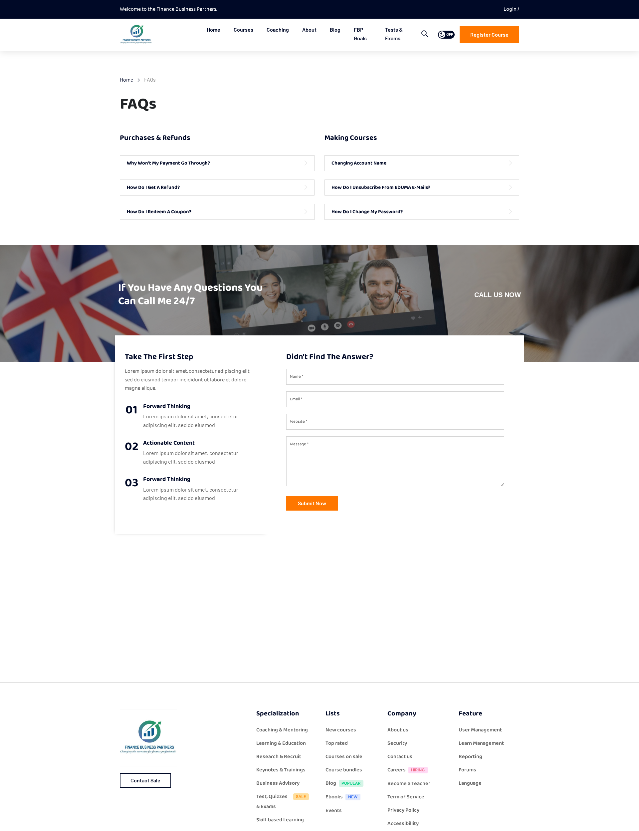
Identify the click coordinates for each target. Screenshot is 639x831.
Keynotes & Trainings (281, 770)
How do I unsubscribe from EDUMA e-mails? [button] (380, 188)
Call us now (497, 294)
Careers (396, 770)
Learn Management (481, 743)
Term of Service (405, 797)
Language (470, 783)
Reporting (470, 756)
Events (333, 810)
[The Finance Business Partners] (136, 34)
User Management (480, 730)
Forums (467, 770)
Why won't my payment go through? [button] (168, 163)
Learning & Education (281, 743)
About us (397, 730)
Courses (243, 29)
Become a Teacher (408, 783)
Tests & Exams (394, 33)
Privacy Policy (403, 810)
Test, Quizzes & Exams (272, 801)
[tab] (217, 163)
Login (511, 9)
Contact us (399, 756)
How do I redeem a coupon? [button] (159, 212)
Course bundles (343, 770)
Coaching (278, 29)
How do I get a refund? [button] (153, 188)
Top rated (336, 743)
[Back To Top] (625, 819)
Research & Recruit (278, 756)
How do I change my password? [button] (367, 212)
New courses (340, 730)
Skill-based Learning (280, 820)
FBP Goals (360, 33)
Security (397, 743)
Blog (335, 29)
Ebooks (334, 797)
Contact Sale (145, 780)
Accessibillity (403, 823)
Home (213, 29)
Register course (489, 34)
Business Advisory (278, 783)
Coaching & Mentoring (282, 730)
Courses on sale (343, 756)
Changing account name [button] (358, 163)
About (309, 29)
